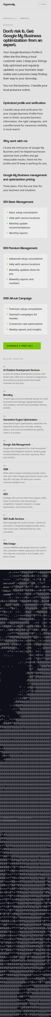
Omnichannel (25, 818)
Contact (6, 591)
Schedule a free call (22, 346)
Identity (8, 818)
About (6, 587)
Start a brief (8, 583)
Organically (10, 18)
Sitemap (7, 594)
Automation (9, 821)
